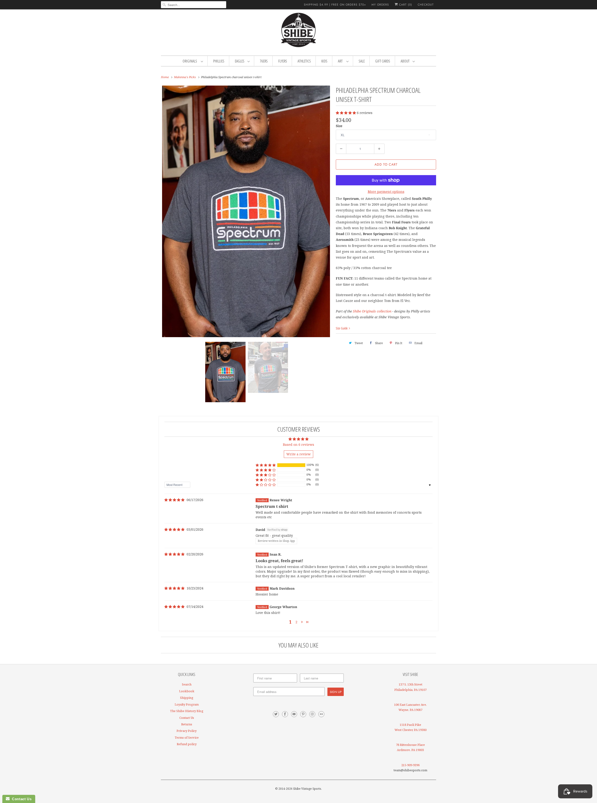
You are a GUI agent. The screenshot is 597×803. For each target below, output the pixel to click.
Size (339, 126)
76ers (264, 61)
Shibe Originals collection (372, 311)
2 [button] (296, 622)
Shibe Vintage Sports (307, 789)
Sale (362, 61)
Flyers (282, 61)
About (405, 61)
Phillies (218, 61)
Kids (324, 61)
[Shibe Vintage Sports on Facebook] (285, 714)
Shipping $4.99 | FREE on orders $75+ (335, 5)
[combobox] (193, 4)
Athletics (304, 61)
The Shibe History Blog (186, 711)
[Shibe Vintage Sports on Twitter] (276, 714)
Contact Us (186, 718)
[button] (346, 113)
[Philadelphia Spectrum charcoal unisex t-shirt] (246, 211)
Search (186, 684)
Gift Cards (382, 61)
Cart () (405, 5)
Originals (190, 61)
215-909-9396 (410, 765)
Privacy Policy (187, 731)
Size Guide (342, 328)
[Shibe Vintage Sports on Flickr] (321, 714)
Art (341, 61)
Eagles (240, 61)
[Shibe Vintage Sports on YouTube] (294, 714)
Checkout (426, 5)
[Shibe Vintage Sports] (298, 32)
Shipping (186, 698)
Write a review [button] (298, 454)
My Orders (380, 5)
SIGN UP (335, 692)
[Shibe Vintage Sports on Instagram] (312, 714)
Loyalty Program (187, 704)
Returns (186, 724)
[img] (174, 500)
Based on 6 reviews (298, 444)
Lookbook (186, 691)
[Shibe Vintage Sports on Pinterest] (303, 714)
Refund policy (187, 744)
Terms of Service (187, 737)
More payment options (386, 191)
